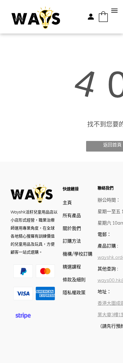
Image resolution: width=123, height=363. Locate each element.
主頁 (67, 202)
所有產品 (72, 215)
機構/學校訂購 (77, 253)
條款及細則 (74, 279)
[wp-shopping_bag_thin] (103, 22)
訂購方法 (72, 240)
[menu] (114, 10)
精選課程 (72, 266)
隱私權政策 (74, 292)
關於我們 (72, 228)
